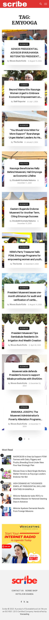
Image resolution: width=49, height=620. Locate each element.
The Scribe (18, 142)
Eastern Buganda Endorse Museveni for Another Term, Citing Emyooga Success (24, 212)
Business (24, 44)
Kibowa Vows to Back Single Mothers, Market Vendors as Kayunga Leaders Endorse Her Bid (29, 474)
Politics (24, 164)
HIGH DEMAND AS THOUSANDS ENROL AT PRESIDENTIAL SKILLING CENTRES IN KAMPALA (29, 486)
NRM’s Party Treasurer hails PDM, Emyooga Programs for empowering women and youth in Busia (24, 255)
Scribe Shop (31, 591)
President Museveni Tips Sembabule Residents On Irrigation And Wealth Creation (24, 336)
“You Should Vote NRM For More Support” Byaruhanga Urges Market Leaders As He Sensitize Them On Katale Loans (24, 134)
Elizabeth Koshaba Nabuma (24, 180)
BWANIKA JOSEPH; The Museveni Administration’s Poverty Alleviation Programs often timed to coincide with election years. (24, 415)
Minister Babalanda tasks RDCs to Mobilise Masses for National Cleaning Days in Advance (30, 499)
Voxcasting (24, 614)
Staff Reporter (20, 101)
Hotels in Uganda (24, 594)
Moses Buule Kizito (18, 61)
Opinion (24, 407)
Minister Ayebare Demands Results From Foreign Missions (28, 510)
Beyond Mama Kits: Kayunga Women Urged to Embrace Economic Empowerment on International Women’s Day (24, 93)
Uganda (24, 85)
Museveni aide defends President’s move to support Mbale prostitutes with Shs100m (24, 375)
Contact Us (18, 591)
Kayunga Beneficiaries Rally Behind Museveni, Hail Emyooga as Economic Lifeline (24, 172)
